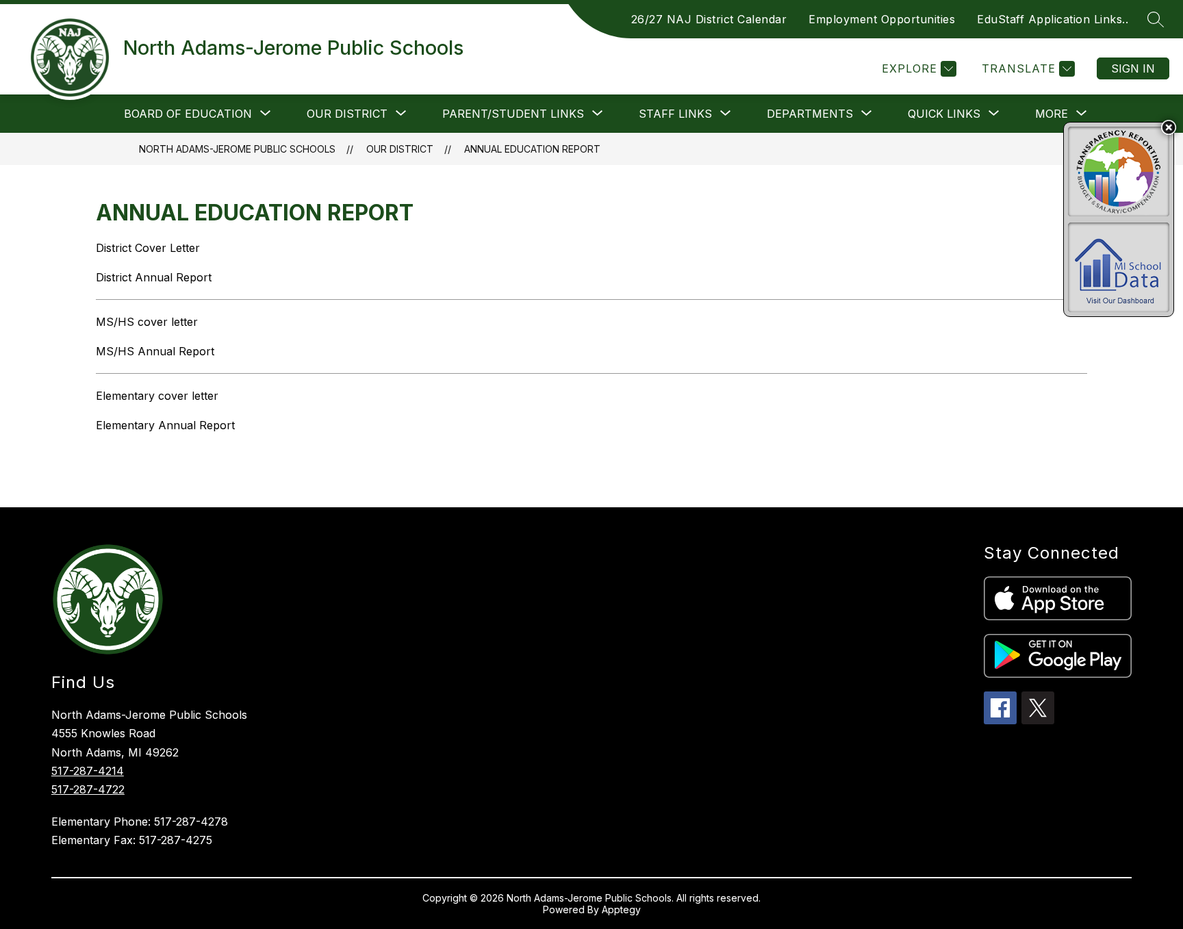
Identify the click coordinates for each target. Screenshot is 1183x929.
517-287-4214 (87, 771)
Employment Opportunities (882, 19)
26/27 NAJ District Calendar (709, 19)
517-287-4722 (88, 789)
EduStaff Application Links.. (1052, 19)
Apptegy (621, 909)
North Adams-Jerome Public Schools (237, 149)
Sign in (1133, 68)
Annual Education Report (532, 149)
